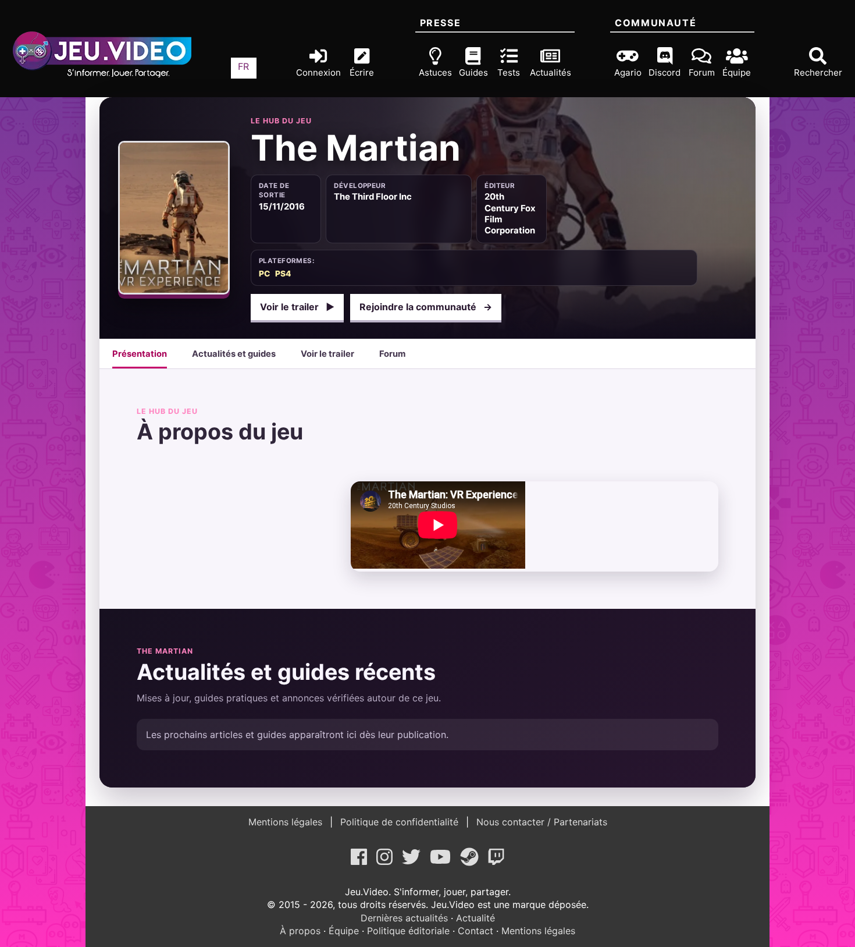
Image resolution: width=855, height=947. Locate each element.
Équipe (344, 931)
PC (264, 273)
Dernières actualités (404, 918)
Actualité (475, 918)
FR (243, 66)
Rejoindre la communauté (425, 307)
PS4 (283, 273)
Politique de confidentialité (399, 822)
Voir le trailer (297, 307)
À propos (300, 931)
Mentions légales (286, 822)
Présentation (139, 354)
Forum (392, 354)
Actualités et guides (234, 354)
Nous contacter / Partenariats (540, 822)
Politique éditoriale (408, 931)
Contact (475, 931)
